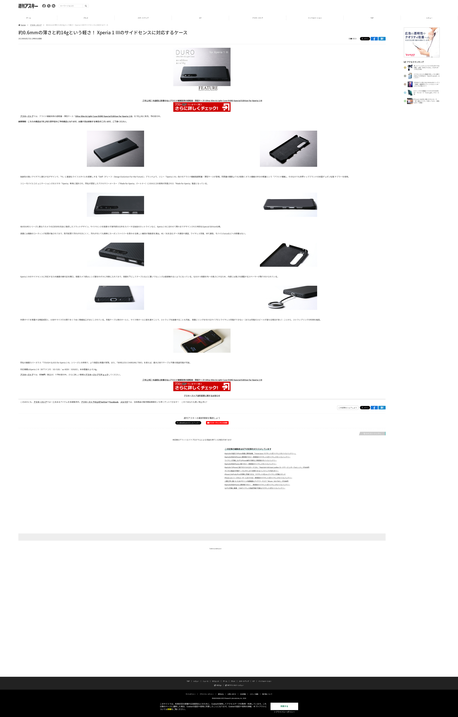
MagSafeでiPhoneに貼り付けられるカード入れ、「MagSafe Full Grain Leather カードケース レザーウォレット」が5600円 (267, 467)
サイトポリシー (191, 694)
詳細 (169, 709)
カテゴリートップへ (373, 433)
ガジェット (215, 681)
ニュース (429, 18)
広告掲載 (243, 694)
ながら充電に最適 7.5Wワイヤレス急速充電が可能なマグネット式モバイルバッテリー (255, 488)
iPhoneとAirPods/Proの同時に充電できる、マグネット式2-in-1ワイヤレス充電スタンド (255, 474)
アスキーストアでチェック (97, 374)
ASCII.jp (218, 685)
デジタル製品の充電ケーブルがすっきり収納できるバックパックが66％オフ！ (252, 471)
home (23, 25)
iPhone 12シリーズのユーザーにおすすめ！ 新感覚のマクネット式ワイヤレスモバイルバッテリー (258, 478)
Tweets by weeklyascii (215, 548)
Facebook (113, 401)
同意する (284, 706)
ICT (143, 18)
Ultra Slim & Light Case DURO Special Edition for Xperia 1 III (103, 116)
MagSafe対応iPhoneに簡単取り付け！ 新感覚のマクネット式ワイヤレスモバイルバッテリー (257, 484)
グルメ (28, 18)
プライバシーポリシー (207, 694)
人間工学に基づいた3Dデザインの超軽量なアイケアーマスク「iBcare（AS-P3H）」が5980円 (256, 481)
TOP (314, 18)
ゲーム (225, 681)
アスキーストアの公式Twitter (94, 401)
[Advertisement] (396, 6)
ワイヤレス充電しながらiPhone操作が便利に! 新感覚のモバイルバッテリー (251, 460)
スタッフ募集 (254, 694)
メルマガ (124, 401)
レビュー (372, 18)
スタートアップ (85, 18)
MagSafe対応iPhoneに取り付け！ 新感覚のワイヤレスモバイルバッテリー (250, 464)
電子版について (267, 694)
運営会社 (221, 694)
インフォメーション (258, 18)
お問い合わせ (232, 694)
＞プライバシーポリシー (284, 712)
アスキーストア (200, 18)
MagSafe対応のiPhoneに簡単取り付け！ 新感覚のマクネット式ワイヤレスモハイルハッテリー (257, 457)
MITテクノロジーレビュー (235, 685)
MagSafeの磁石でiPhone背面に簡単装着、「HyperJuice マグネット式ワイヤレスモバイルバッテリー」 (260, 453)
